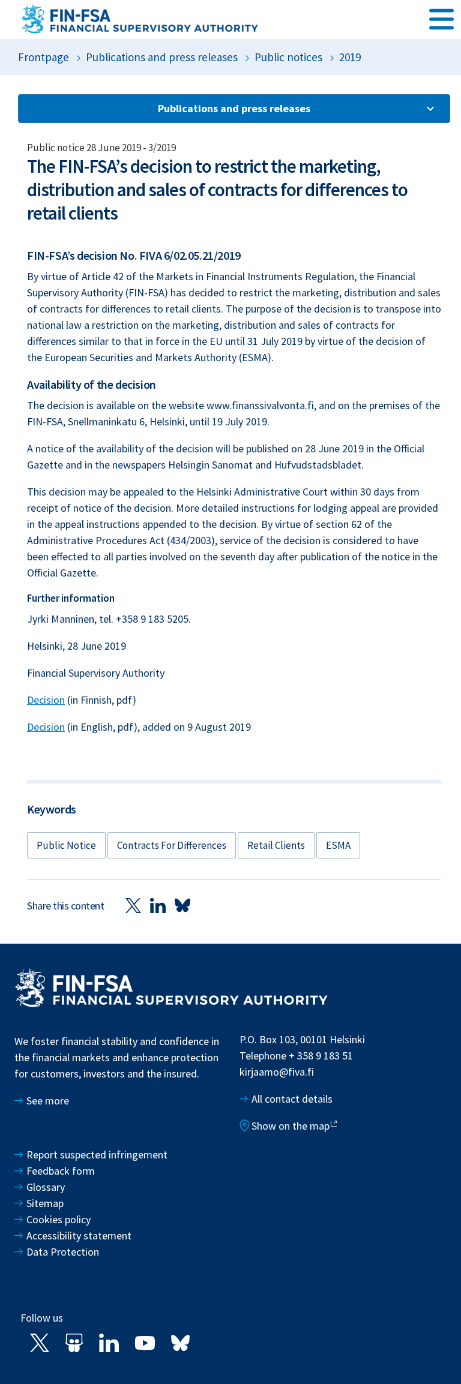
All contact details (292, 1099)
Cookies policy (58, 1219)
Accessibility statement (78, 1235)
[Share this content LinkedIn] (158, 904)
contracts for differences (171, 845)
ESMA (338, 845)
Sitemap (45, 1203)
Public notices (288, 57)
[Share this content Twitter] (133, 904)
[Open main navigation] (441, 18)
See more (47, 1100)
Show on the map (291, 1126)
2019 (350, 57)
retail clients (276, 845)
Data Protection (62, 1252)
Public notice (66, 845)
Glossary (45, 1187)
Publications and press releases (162, 57)
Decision (46, 700)
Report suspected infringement (98, 1154)
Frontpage (43, 57)
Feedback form (60, 1171)
